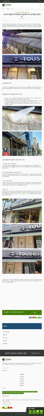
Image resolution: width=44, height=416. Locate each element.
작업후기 (5, 340)
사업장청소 (22, 374)
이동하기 (35, 312)
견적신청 (34, 413)
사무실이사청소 (18, 391)
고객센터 (7, 8)
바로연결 (30, 413)
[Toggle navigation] (40, 5)
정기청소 (22, 376)
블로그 (37, 413)
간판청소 (23, 193)
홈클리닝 (22, 385)
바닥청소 (22, 380)
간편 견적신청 (6, 331)
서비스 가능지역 (6, 367)
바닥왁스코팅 (31, 391)
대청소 (23, 391)
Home (4, 8)
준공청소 (22, 383)
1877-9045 (39, 1)
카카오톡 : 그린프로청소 (7, 404)
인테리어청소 (9, 391)
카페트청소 (4, 393)
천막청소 (19, 193)
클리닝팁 (5, 343)
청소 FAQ (5, 337)
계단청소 (16, 393)
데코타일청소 (21, 393)
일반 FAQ (5, 334)
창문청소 (35, 391)
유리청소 (27, 193)
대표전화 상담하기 (35, 353)
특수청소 (22, 378)
